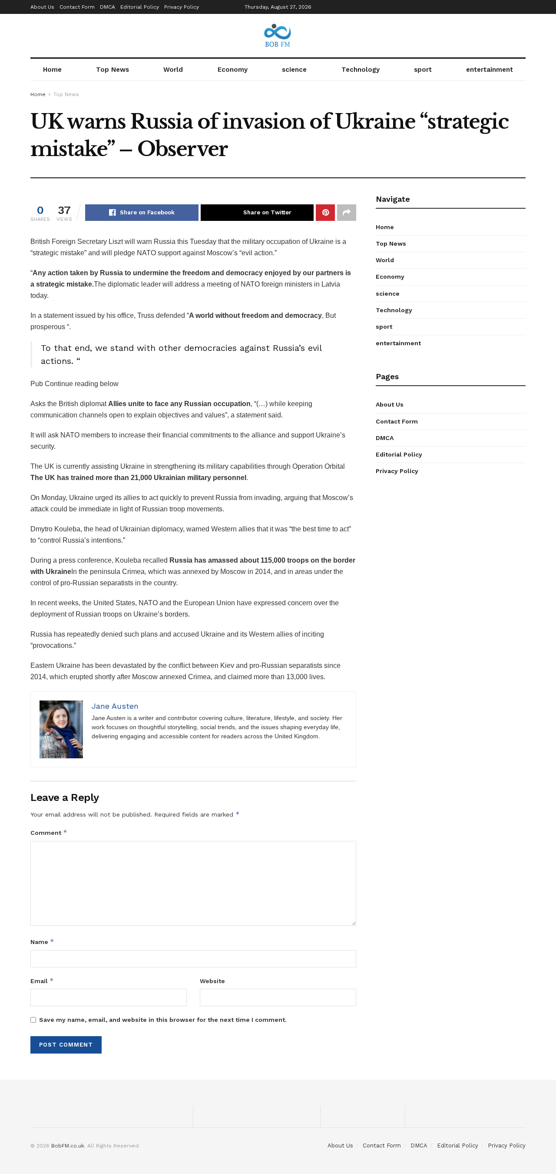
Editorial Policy (139, 7)
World (173, 69)
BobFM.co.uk (67, 1146)
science (294, 69)
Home (52, 69)
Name (42, 941)
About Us (42, 7)
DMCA (107, 7)
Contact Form (77, 7)
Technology (360, 69)
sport (423, 69)
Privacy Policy (181, 7)
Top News (112, 69)
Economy (233, 69)
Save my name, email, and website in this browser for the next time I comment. (163, 1019)
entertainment (489, 69)
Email (42, 981)
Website (212, 980)
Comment (48, 832)
